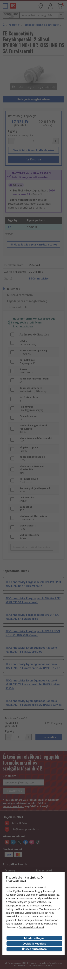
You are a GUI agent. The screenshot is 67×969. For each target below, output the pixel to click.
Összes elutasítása (34, 949)
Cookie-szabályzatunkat (31, 927)
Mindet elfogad (34, 938)
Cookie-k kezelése (34, 943)
